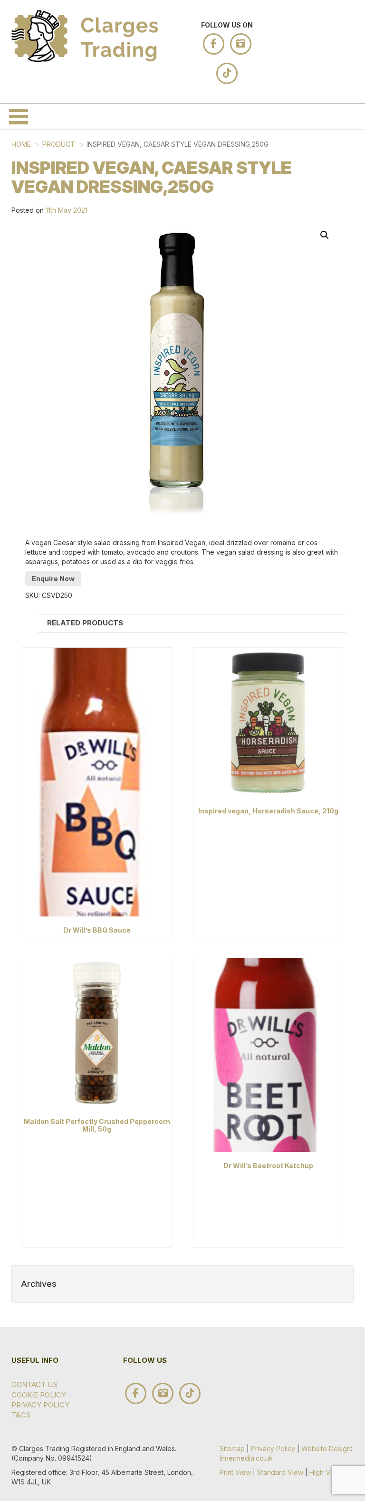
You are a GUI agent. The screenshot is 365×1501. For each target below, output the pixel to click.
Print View (235, 1472)
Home (21, 144)
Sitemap (232, 1448)
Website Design (326, 1448)
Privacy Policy (273, 1448)
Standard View (280, 1472)
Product (58, 144)
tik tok (227, 73)
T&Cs (20, 1414)
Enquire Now (53, 579)
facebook (213, 44)
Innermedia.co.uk (246, 1458)
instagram (240, 44)
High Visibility (330, 1472)
